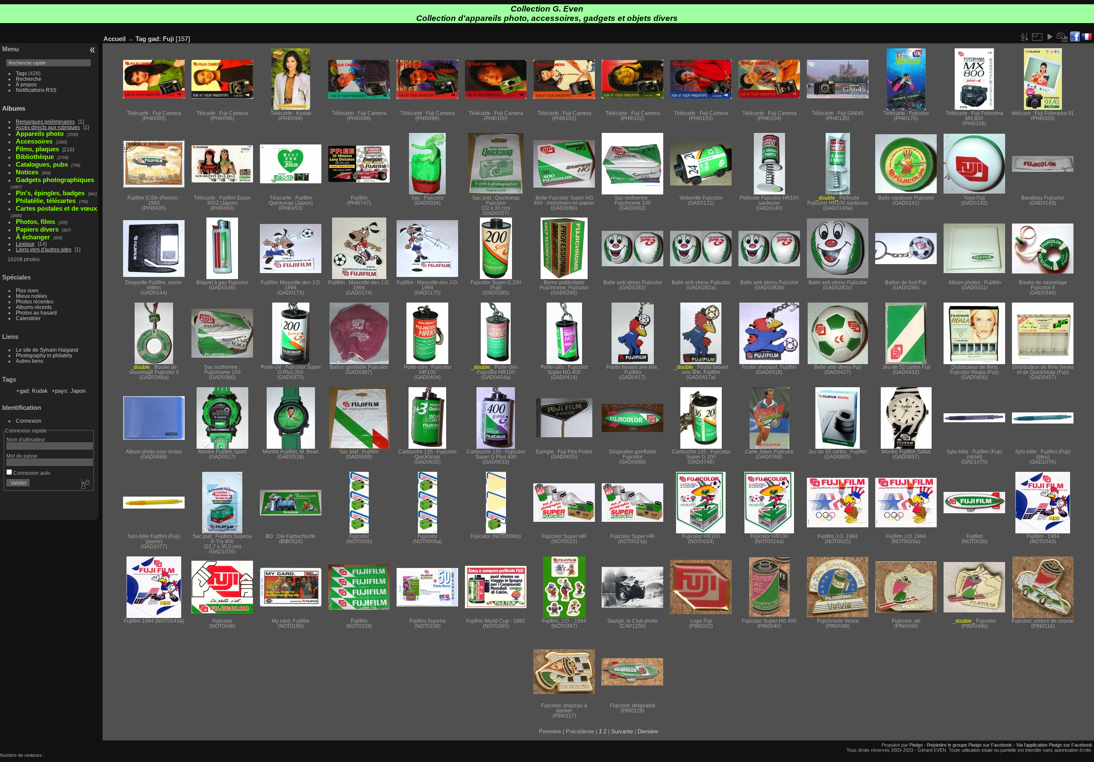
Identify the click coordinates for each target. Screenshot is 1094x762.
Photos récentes (34, 301)
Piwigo (916, 744)
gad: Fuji (161, 38)
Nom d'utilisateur (25, 439)
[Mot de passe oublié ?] (84, 484)
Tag (140, 38)
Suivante (622, 731)
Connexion (28, 421)
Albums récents (34, 307)
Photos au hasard (36, 312)
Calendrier (28, 318)
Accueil (114, 38)
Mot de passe (22, 456)
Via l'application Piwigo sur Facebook (1054, 744)
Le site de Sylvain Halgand (47, 350)
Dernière (648, 731)
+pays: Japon (68, 391)
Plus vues (27, 290)
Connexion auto (31, 473)
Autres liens (29, 361)
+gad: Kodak (32, 391)
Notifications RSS (36, 90)
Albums (13, 108)
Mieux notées (31, 296)
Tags (21, 73)
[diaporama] (1049, 36)
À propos (26, 84)
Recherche (28, 79)
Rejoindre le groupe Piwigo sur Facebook (969, 744)
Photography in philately (44, 355)
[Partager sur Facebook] (1075, 37)
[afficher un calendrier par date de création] (1062, 36)
